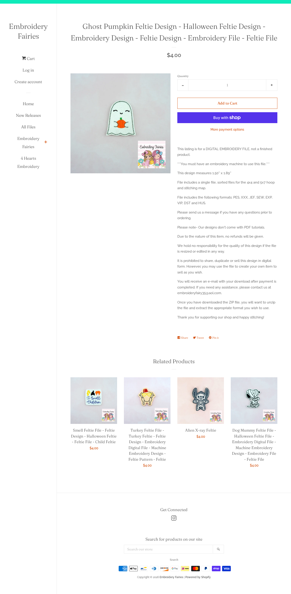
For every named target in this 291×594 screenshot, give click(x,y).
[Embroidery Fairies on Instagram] (174, 519)
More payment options (227, 129)
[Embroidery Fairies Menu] (45, 142)
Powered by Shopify (198, 577)
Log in (28, 70)
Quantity (183, 76)
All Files (28, 126)
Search (174, 559)
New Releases (28, 115)
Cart (30, 58)
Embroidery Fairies (28, 31)
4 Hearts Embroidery (28, 162)
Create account (28, 81)
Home (28, 103)
